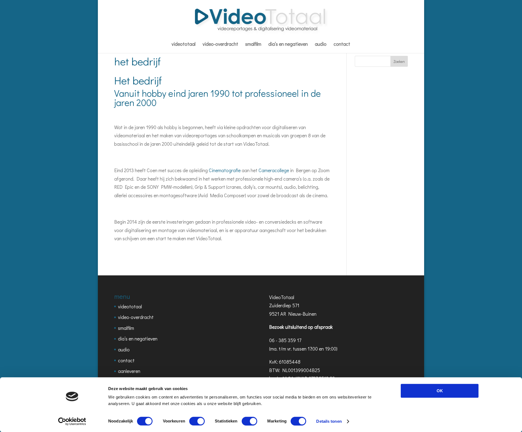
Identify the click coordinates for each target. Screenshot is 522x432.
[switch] (197, 421)
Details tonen (328, 421)
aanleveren (129, 371)
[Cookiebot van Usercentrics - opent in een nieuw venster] (72, 421)
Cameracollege (274, 170)
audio (321, 44)
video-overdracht (220, 44)
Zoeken (399, 61)
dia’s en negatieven (288, 44)
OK (440, 390)
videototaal (183, 44)
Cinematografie (225, 170)
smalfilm (253, 44)
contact (342, 44)
